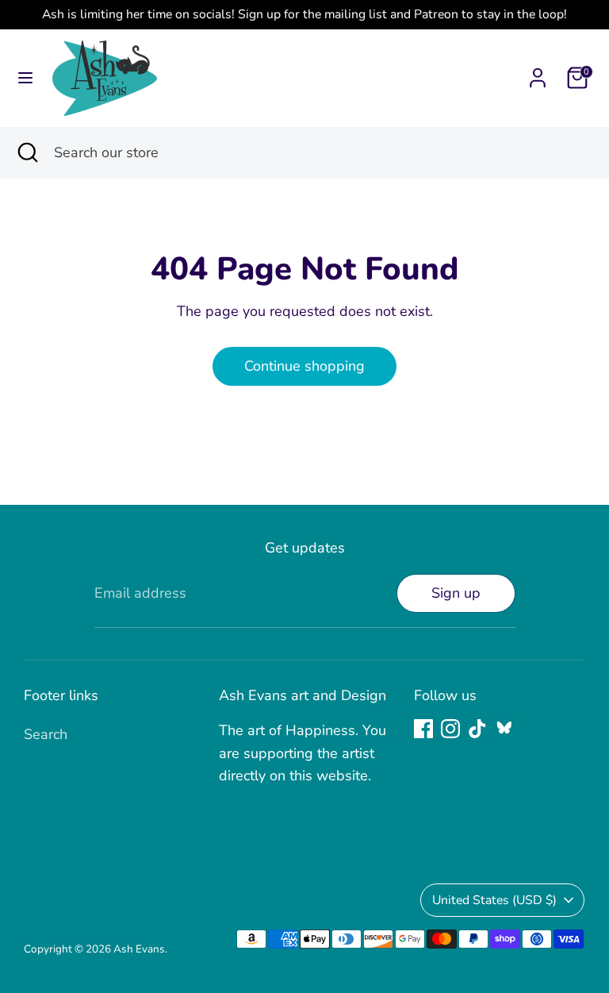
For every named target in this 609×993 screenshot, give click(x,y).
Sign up (456, 592)
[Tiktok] (477, 728)
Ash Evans (139, 948)
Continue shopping (304, 365)
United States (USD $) (494, 900)
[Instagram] (450, 728)
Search (45, 734)
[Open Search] (27, 153)
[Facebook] (423, 728)
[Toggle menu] (25, 78)
